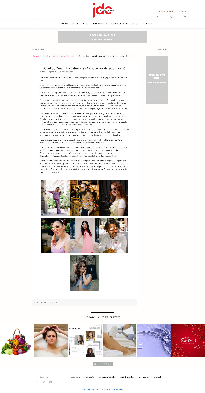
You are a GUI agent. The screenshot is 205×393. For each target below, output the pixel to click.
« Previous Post (38, 49)
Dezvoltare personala (120, 24)
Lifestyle (136, 24)
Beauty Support (67, 56)
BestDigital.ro (117, 389)
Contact (157, 377)
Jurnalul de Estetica (41, 56)
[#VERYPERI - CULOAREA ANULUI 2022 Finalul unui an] (154, 340)
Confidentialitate (127, 377)
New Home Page (57, 24)
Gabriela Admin (67, 72)
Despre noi (75, 377)
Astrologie (148, 24)
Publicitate (89, 377)
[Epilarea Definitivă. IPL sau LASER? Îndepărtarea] (119, 340)
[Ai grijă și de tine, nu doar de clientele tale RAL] (51, 340)
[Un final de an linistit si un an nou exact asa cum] (188, 340)
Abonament (144, 377)
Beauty (75, 24)
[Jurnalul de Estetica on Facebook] (157, 16)
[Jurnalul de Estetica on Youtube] (184, 16)
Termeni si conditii (107, 377)
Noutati (55, 56)
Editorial (65, 24)
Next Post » (162, 49)
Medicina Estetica (100, 24)
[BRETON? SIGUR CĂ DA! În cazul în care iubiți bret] (85, 340)
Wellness (85, 24)
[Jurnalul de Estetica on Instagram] (171, 16)
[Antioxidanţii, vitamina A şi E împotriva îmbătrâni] (17, 340)
